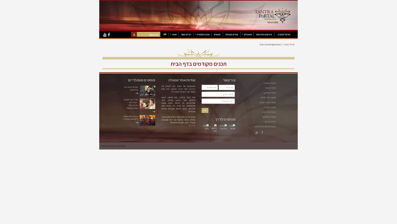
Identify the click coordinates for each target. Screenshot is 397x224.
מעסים (217, 34)
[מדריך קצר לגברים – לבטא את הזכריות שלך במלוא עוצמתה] (147, 103)
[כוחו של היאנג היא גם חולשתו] (147, 91)
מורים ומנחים (231, 34)
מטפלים (248, 34)
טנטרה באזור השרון (268, 102)
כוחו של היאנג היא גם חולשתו (131, 88)
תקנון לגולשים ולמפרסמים (265, 126)
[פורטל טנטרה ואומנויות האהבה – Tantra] (273, 15)
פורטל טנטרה (284, 34)
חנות (174, 34)
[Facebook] (108, 34)
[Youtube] (105, 34)
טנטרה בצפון (270, 87)
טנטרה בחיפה (270, 92)
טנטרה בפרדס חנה (268, 97)
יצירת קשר (186, 34)
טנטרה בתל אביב (269, 112)
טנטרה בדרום (270, 121)
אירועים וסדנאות (264, 34)
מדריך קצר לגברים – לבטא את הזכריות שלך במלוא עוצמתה (131, 103)
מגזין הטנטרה (203, 34)
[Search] (134, 34)
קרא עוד (192, 125)
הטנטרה (192, 89)
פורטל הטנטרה (269, 83)
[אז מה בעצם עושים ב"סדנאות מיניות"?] (147, 120)
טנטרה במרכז (270, 107)
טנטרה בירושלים (269, 116)
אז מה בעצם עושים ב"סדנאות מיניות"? (130, 117)
